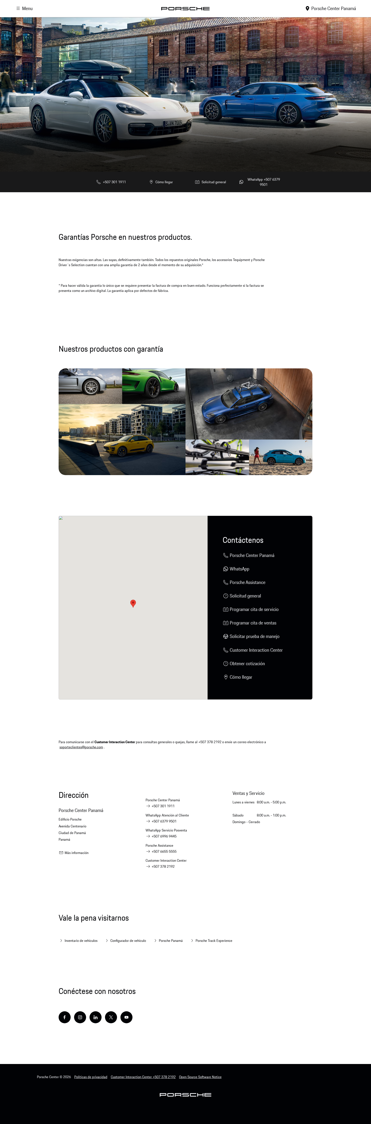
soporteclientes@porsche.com (81, 747)
